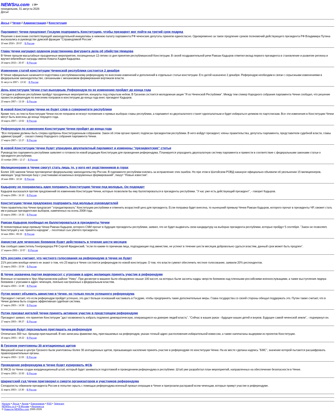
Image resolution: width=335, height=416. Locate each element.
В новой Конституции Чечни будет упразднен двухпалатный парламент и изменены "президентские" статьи (86, 148)
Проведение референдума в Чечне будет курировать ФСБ (46, 365)
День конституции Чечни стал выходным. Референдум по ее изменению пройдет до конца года (76, 90)
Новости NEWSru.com (16, 409)
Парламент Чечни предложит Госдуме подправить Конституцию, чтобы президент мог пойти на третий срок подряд (92, 32)
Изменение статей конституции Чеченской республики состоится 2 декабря (60, 70)
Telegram (59, 403)
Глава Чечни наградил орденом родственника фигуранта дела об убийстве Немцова (67, 51)
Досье (16, 403)
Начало (6, 403)
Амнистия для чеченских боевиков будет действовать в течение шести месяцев (64, 242)
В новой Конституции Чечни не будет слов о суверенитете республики (56, 109)
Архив (25, 403)
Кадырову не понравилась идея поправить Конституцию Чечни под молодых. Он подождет (73, 187)
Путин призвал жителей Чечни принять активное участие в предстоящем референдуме (69, 313)
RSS (49, 403)
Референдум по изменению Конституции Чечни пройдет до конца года (56, 128)
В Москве (23, 406)
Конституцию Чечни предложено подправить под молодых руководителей (59, 203)
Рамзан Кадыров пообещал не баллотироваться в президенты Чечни (55, 222)
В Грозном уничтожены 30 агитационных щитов (38, 345)
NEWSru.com (15, 4)
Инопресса (37, 406)
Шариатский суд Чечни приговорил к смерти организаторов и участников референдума (70, 381)
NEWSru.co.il (9, 406)
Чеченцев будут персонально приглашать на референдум (46, 329)
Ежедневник (37, 403)
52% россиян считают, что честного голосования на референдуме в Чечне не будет (66, 258)
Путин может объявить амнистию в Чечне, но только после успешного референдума (67, 293)
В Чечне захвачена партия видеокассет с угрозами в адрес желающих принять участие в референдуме (82, 274)
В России (29, 43)
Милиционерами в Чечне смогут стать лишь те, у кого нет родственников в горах (64, 167)
